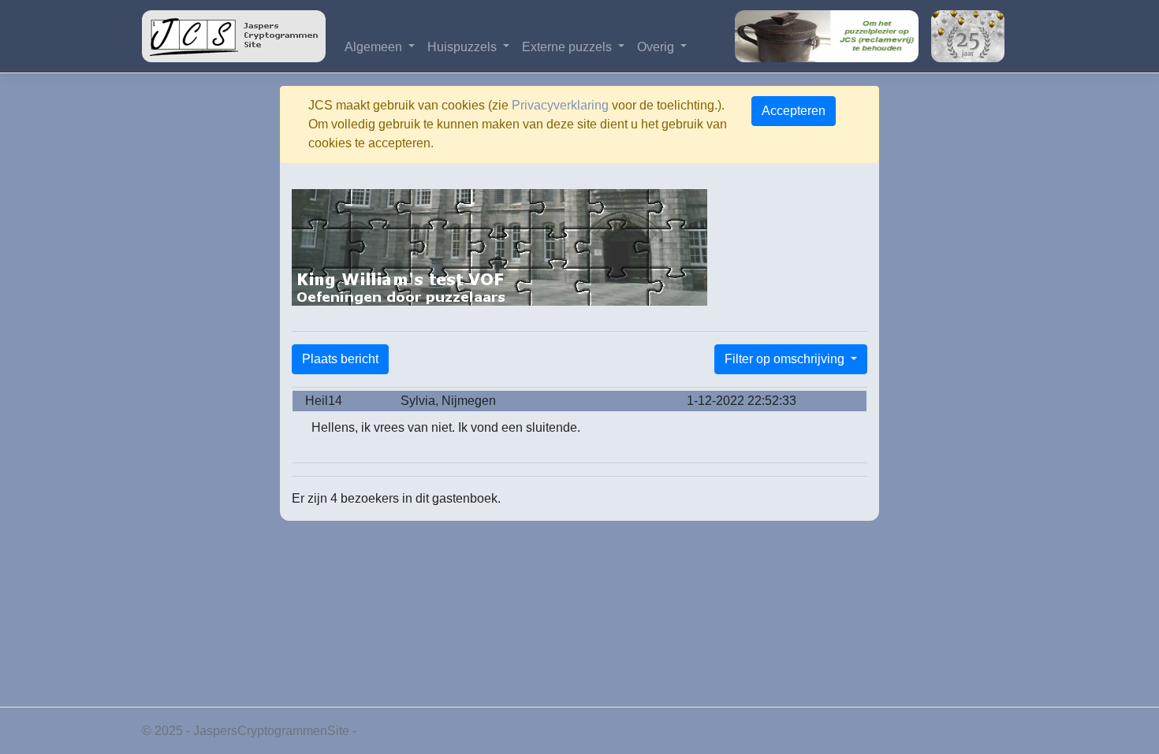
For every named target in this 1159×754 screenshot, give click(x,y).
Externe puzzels (568, 47)
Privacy (380, 730)
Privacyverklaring (560, 105)
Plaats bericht (340, 359)
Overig (657, 47)
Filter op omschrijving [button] (786, 359)
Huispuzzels (463, 47)
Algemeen (375, 47)
